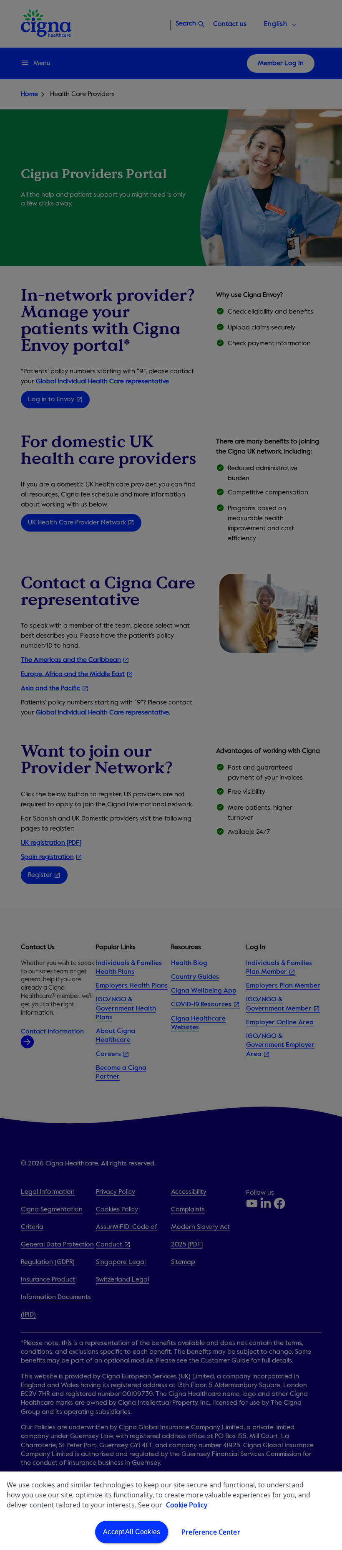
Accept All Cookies (131, 1531)
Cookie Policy (186, 1504)
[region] (171, 1510)
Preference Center (210, 1532)
